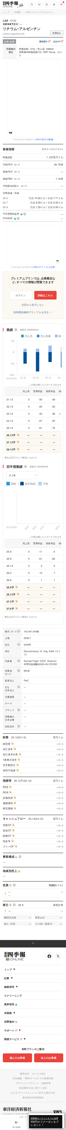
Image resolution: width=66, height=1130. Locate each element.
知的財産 (46, 1083)
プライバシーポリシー (27, 1083)
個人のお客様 (17, 1057)
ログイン (20, 295)
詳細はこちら (45, 295)
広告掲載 (17, 1078)
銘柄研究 (9, 987)
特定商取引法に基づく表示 (33, 1087)
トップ (6, 12)
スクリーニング (13, 995)
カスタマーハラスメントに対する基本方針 (33, 1092)
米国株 (17, 12)
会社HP (57, 41)
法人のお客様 (48, 1057)
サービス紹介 (39, 1073)
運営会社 (24, 1073)
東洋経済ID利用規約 (33, 1097)
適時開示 (43, 41)
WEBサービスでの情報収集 (39, 1078)
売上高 (12, 475)
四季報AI (9, 1021)
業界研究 (9, 1004)
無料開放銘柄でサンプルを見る (31, 312)
